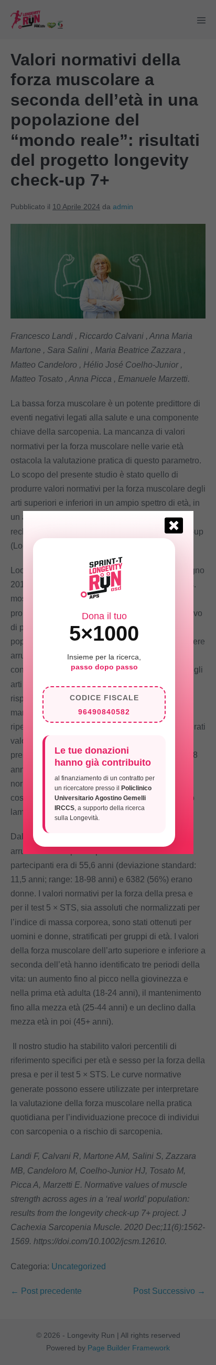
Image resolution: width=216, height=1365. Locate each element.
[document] (108, 682)
